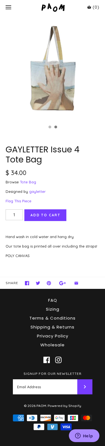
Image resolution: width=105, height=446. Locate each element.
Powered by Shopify (64, 406)
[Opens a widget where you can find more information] (84, 436)
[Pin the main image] (49, 283)
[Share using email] (76, 283)
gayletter (37, 191)
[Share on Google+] (62, 283)
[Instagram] (58, 360)
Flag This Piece (18, 201)
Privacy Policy (52, 336)
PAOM (41, 406)
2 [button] (55, 127)
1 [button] (49, 127)
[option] (52, 68)
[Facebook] (46, 360)
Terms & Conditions (52, 318)
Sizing (52, 309)
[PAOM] (52, 7)
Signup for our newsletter (52, 373)
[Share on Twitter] (38, 283)
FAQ (52, 300)
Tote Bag (28, 182)
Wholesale (52, 345)
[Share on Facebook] (27, 283)
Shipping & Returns (52, 327)
